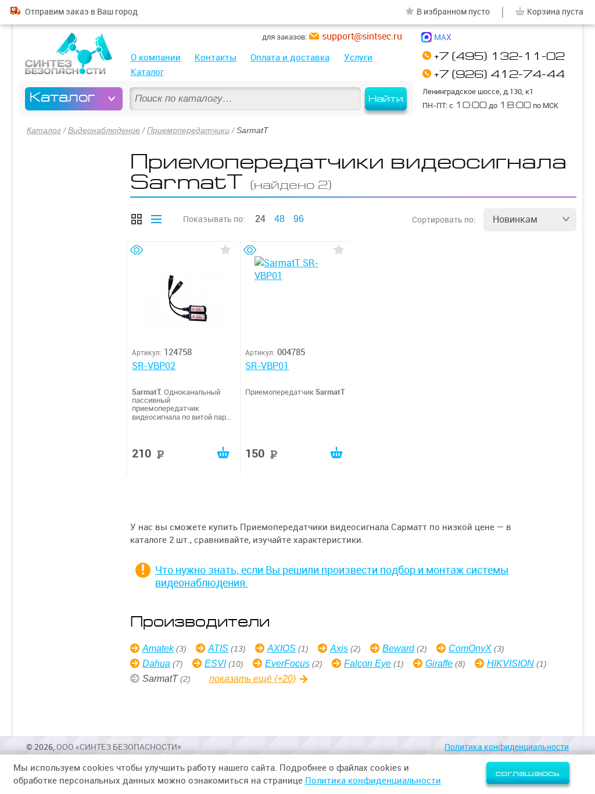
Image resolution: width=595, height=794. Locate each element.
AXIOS (281, 648)
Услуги (358, 57)
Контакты (215, 57)
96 (298, 219)
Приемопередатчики (188, 130)
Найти (385, 99)
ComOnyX (470, 648)
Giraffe (439, 663)
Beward (398, 648)
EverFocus (287, 663)
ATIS (218, 648)
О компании (156, 57)
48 (279, 219)
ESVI (215, 663)
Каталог (147, 71)
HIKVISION (510, 663)
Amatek (158, 648)
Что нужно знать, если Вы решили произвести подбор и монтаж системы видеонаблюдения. (331, 576)
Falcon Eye (367, 663)
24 (260, 219)
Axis (339, 648)
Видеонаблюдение (104, 130)
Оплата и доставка (289, 57)
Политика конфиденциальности (507, 747)
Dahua (156, 663)
